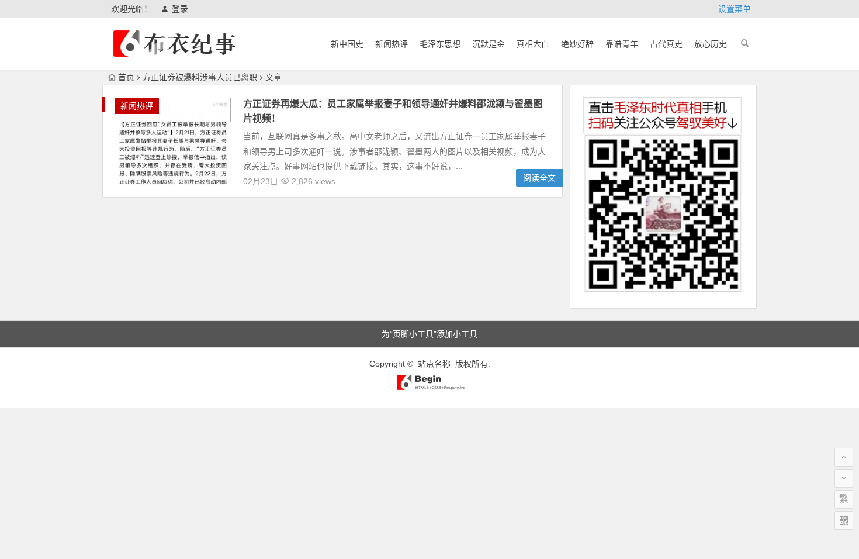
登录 (180, 8)
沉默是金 (488, 44)
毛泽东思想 (440, 44)
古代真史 (666, 44)
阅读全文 (539, 177)
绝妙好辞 (577, 44)
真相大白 (533, 44)
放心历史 (710, 44)
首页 (126, 77)
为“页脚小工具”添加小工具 (429, 334)
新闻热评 (391, 44)
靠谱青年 (621, 44)
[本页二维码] (843, 520)
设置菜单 (734, 8)
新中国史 (347, 44)
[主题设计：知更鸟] (430, 387)
